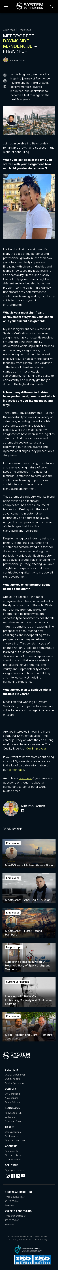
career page (16, 769)
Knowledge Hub (13, 1113)
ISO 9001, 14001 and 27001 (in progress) (28, 1239)
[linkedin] (18, 1175)
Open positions (13, 1132)
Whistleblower (41, 1237)
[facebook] (12, 1175)
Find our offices (13, 1155)
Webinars (10, 1117)
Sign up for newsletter (16, 1170)
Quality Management (15, 1074)
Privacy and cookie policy (19, 1237)
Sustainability (11, 1151)
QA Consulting (12, 1093)
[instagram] (7, 1175)
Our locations (12, 1136)
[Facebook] (5, 75)
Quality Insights (12, 1079)
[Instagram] (5, 81)
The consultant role (15, 1140)
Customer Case (13, 1121)
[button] (6, 6)
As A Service (11, 1098)
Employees (25, 29)
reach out (25, 778)
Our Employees (36, 748)
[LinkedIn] (5, 87)
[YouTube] (23, 1175)
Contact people (13, 1159)
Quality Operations (14, 1083)
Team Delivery (12, 1102)
